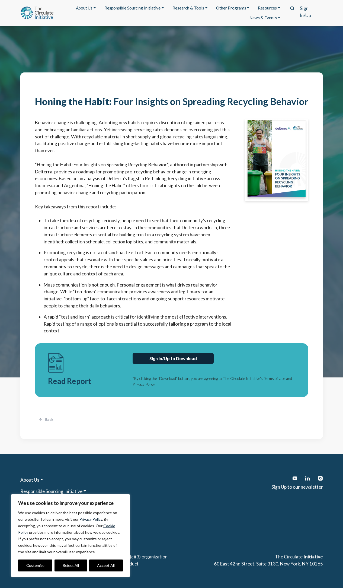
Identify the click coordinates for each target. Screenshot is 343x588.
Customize (35, 565)
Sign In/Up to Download (173, 358)
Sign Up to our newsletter (297, 487)
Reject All (71, 565)
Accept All (106, 565)
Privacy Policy (90, 519)
